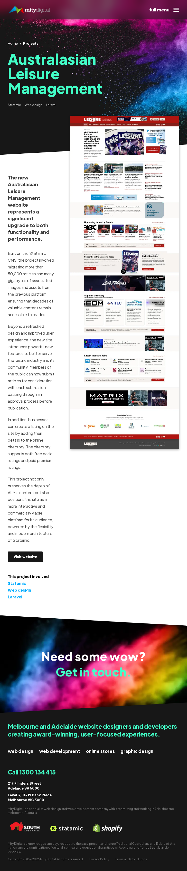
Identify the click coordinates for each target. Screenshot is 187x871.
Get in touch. (93, 671)
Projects (30, 43)
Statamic (14, 105)
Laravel (51, 105)
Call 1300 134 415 (32, 772)
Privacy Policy (99, 859)
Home (13, 43)
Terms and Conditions (131, 859)
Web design (33, 105)
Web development (59, 751)
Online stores (100, 751)
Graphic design (137, 751)
